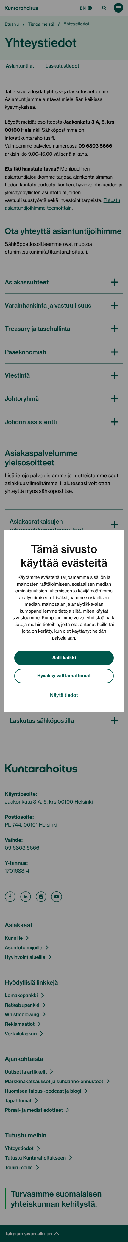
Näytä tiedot (64, 694)
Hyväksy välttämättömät (64, 675)
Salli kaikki (64, 657)
